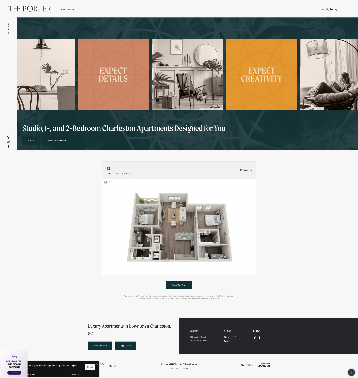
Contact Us (74, 375)
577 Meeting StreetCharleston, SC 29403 (199, 339)
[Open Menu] (347, 9)
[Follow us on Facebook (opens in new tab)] (8, 147)
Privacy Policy (174, 368)
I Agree (90, 367)
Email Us (227, 341)
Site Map (185, 368)
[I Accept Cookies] (97, 364)
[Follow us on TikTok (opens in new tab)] (8, 142)
